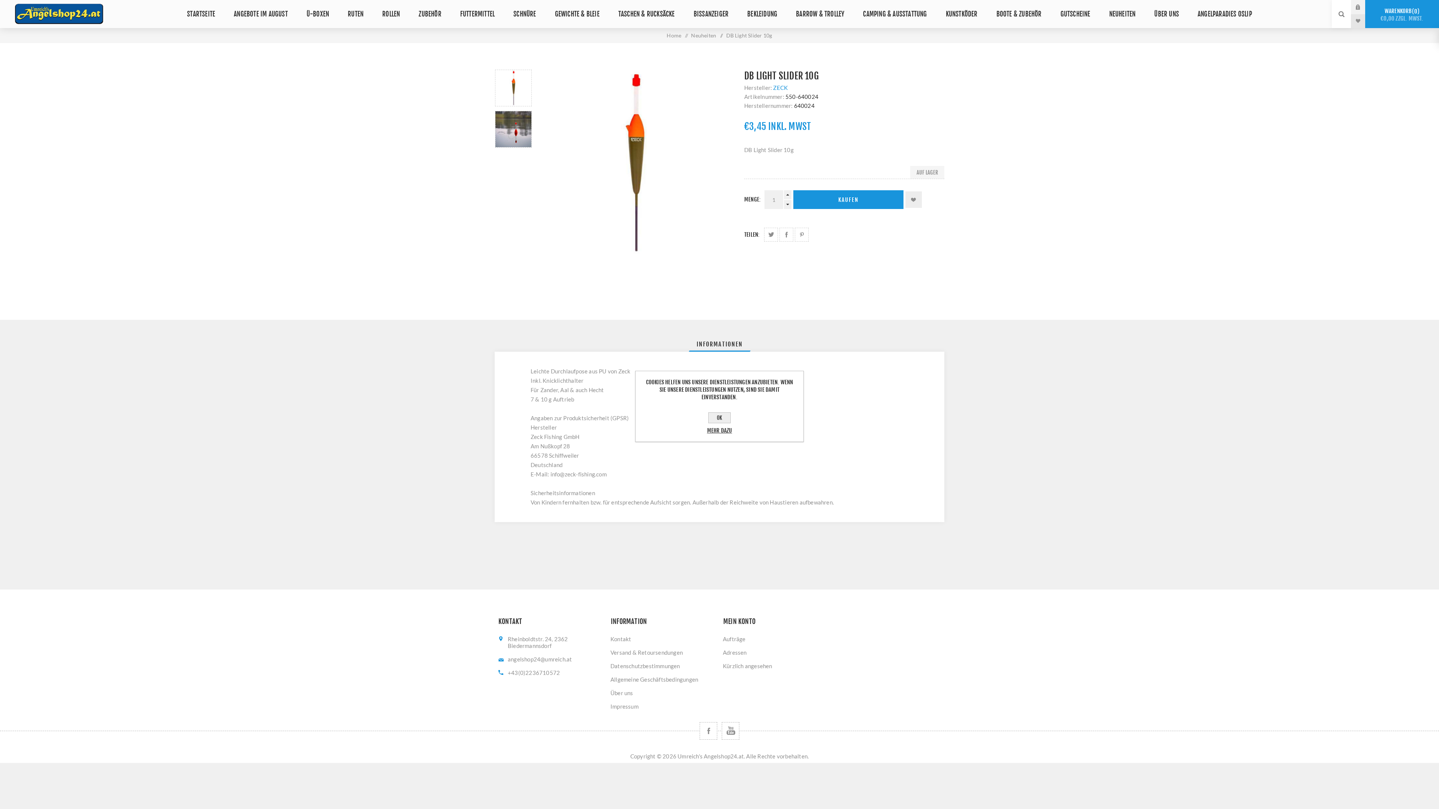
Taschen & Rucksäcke (646, 14)
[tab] (719, 344)
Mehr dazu (719, 430)
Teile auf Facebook (786, 235)
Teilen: (752, 234)
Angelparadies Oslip (1225, 14)
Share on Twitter (771, 235)
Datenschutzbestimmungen (645, 666)
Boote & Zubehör (1019, 14)
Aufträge (734, 639)
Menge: (752, 199)
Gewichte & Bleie (577, 14)
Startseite (201, 14)
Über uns (1166, 14)
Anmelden (1363, 7)
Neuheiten (1122, 14)
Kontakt (620, 639)
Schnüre (524, 14)
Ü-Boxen (318, 14)
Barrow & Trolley (820, 14)
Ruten (355, 14)
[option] (513, 88)
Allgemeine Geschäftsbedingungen (654, 679)
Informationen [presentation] (720, 344)
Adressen (735, 652)
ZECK (780, 87)
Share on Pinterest (802, 235)
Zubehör (430, 14)
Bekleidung (762, 14)
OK (719, 418)
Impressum (624, 706)
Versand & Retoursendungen (646, 652)
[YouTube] (730, 731)
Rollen (391, 14)
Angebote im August (261, 14)
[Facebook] (708, 731)
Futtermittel (477, 14)
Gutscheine (1075, 14)
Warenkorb (1402, 14)
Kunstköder (962, 14)
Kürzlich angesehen (747, 666)
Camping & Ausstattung (895, 14)
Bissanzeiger (711, 14)
